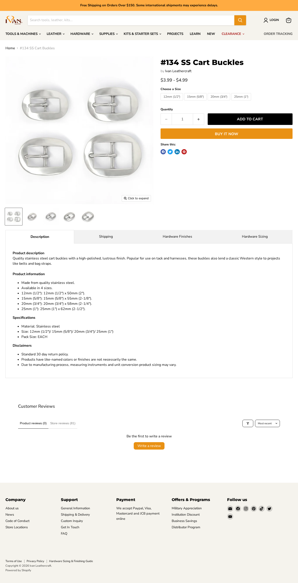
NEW (211, 34)
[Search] (240, 20)
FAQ (64, 533)
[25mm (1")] (241, 101)
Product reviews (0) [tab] (33, 423)
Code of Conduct (17, 521)
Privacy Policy (35, 561)
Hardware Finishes (177, 236)
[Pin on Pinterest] (184, 151)
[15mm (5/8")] (196, 101)
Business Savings (184, 521)
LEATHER (54, 34)
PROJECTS (175, 34)
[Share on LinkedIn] (177, 151)
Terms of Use (13, 561)
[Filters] (247, 423)
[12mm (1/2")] (172, 101)
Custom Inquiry (72, 521)
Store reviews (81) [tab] (62, 423)
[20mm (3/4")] (219, 101)
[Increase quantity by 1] (198, 119)
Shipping (106, 236)
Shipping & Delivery (75, 514)
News (9, 514)
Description (40, 236)
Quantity (167, 109)
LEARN (195, 34)
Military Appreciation (187, 508)
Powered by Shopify (18, 570)
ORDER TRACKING (278, 34)
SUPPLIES (107, 34)
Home (10, 48)
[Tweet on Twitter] (170, 151)
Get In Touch (70, 527)
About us (12, 508)
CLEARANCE (232, 34)
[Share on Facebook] (163, 151)
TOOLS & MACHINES (21, 34)
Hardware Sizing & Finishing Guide (71, 561)
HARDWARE (80, 34)
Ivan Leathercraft (178, 71)
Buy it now (226, 133)
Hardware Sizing (255, 236)
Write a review (149, 445)
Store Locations (16, 527)
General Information (75, 508)
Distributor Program (186, 527)
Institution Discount (186, 514)
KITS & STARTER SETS (141, 34)
